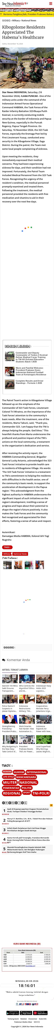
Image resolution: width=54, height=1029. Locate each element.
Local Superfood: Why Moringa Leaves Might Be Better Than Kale (43, 749)
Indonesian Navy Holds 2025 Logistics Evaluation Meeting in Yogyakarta (43, 688)
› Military (15, 20)
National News (20, 554)
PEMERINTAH (11, 788)
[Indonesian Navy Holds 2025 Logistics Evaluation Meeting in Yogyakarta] (44, 682)
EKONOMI (7, 771)
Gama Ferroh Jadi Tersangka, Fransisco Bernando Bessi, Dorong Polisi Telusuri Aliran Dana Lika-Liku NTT (28, 840)
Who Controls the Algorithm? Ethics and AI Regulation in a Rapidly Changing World (27, 688)
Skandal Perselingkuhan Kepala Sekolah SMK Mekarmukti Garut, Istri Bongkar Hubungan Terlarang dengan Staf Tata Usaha (26, 849)
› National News (28, 20)
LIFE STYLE (8, 776)
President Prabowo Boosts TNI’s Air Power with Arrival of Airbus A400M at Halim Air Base (26, 749)
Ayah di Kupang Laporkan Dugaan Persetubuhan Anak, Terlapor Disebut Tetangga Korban (28, 810)
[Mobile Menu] (52, 9)
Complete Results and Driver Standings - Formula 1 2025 (30, 382)
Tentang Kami (13, 1019)
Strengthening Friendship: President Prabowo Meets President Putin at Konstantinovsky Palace (10, 729)
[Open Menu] (51, 3)
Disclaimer (32, 1019)
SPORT (26, 792)
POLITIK (27, 788)
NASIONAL (28, 782)
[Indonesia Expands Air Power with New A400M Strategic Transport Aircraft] (44, 723)
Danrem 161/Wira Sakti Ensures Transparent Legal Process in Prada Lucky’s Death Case (10, 688)
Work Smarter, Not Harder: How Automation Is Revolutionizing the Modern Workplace (26, 729)
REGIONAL (12, 793)
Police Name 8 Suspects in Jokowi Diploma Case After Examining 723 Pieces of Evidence (8, 708)
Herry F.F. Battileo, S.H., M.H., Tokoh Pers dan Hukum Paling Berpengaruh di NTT (30, 819)
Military (6, 554)
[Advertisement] (27, 602)
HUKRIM (19, 772)
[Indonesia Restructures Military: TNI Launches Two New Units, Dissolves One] (27, 702)
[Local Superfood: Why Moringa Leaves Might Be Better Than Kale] (44, 743)
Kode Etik (42, 1019)
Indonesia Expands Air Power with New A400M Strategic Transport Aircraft (44, 729)
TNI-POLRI (41, 793)
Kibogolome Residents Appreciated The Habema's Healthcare (23, 32)
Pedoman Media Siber (23, 1022)
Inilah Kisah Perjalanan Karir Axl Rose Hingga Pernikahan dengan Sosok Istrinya (26, 829)
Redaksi (23, 1019)
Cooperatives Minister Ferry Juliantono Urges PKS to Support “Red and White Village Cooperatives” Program (43, 708)
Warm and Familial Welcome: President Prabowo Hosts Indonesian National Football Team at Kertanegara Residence (31, 371)
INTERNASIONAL (37, 772)
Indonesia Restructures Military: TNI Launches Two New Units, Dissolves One (25, 708)
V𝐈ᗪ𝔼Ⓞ (37, 1022)
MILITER (10, 782)
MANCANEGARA (26, 777)
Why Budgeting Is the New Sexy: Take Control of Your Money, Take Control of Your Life (10, 749)
